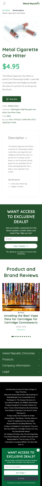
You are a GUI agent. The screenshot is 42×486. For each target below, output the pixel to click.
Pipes (18, 112)
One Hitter (11, 112)
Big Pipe (24, 109)
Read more (21, 330)
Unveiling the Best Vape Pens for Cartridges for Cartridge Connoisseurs (21, 319)
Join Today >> (21, 246)
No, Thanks (21, 478)
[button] (12, 336)
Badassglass (18, 10)
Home (7, 10)
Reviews (21, 313)
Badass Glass (13, 106)
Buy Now (13, 99)
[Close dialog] (38, 450)
